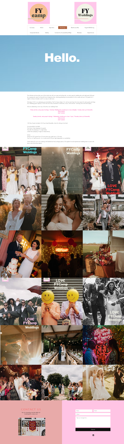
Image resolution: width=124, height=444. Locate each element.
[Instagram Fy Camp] (93, 435)
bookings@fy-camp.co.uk (31, 414)
